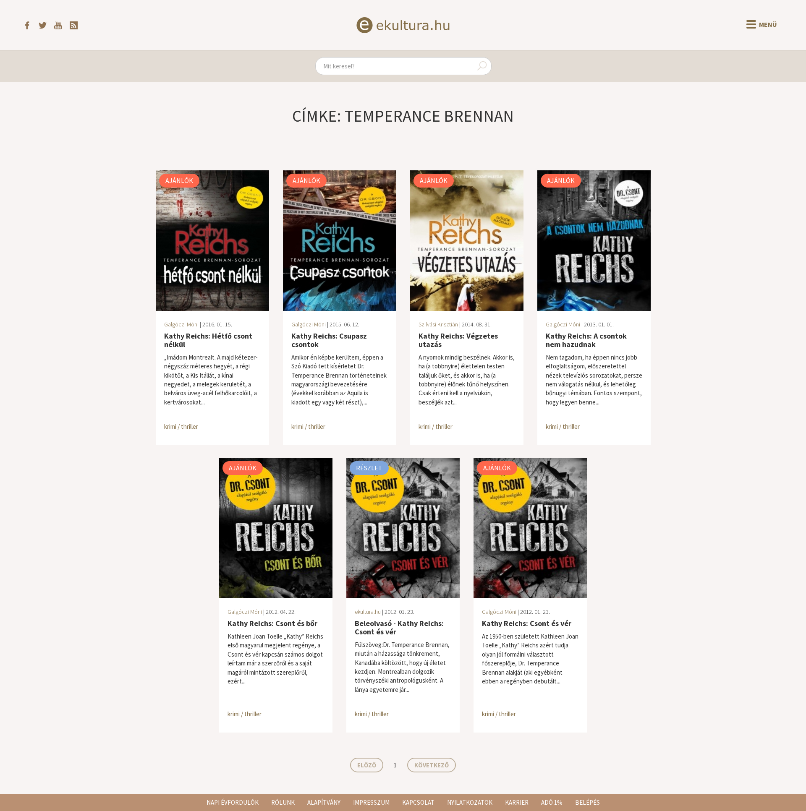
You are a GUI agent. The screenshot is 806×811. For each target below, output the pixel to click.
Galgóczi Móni (181, 324)
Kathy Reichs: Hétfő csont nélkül (208, 340)
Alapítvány (323, 802)
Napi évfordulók (233, 802)
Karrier (517, 802)
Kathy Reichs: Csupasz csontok (329, 340)
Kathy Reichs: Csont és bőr (272, 623)
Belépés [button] (587, 802)
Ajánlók (179, 180)
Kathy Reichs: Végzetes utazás (458, 340)
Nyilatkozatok (469, 802)
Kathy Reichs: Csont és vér (526, 623)
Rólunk (283, 802)
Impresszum (371, 802)
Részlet (369, 468)
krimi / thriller (181, 426)
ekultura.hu (368, 611)
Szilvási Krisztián (438, 324)
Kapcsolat (418, 802)
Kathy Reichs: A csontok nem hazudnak (586, 340)
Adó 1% (552, 802)
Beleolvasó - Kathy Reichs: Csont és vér (399, 627)
